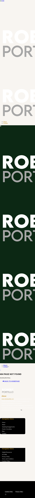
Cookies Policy (6, 461)
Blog (3, 431)
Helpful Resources (7, 452)
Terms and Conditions (8, 459)
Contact (4, 433)
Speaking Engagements (8, 427)
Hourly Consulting (6, 429)
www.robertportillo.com (8, 399)
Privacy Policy (6, 456)
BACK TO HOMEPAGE (12, 381)
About (3, 424)
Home (3, 422)
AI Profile (4, 454)
